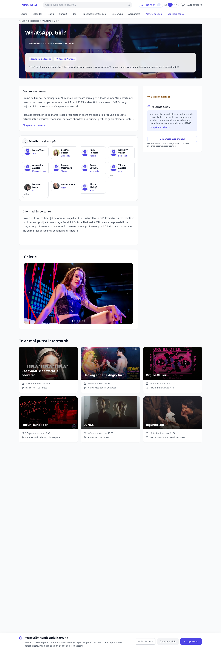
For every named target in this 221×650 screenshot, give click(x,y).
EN (175, 4)
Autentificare (194, 4)
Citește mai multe (33, 125)
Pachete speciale (154, 13)
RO (170, 4)
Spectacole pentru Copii (95, 13)
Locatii (24, 13)
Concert (63, 13)
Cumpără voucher (159, 127)
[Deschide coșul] (183, 5)
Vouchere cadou (176, 13)
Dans (75, 13)
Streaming (117, 13)
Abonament (134, 13)
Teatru (50, 13)
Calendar (37, 13)
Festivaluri (152, 4)
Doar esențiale (168, 641)
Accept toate (191, 641)
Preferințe (147, 641)
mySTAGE (29, 4)
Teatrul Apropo (67, 58)
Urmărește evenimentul (172, 138)
